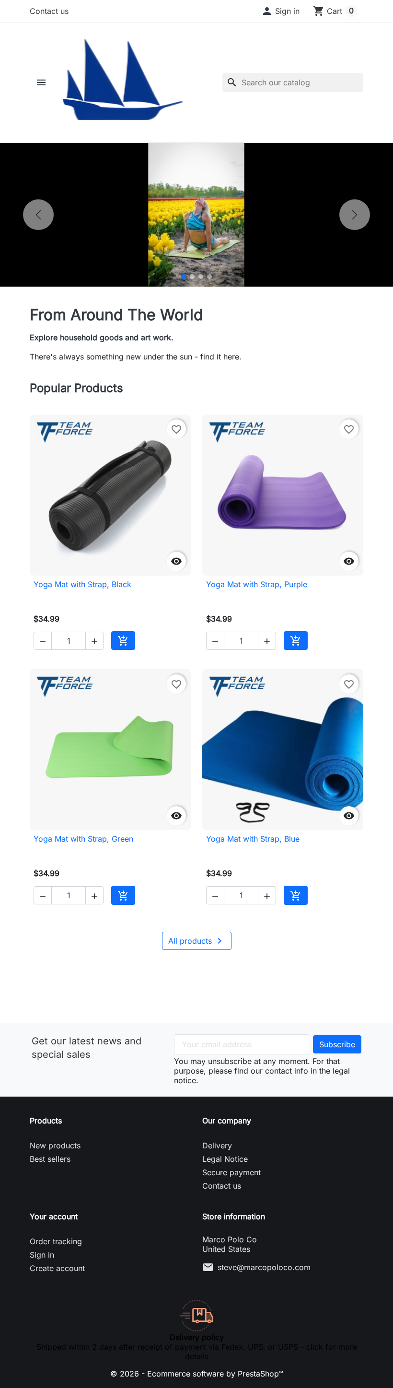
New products (55, 1145)
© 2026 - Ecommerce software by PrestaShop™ (196, 1373)
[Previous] (38, 214)
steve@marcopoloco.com (264, 1267)
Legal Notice (225, 1159)
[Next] (354, 214)
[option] (196, 215)
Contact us (49, 11)
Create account (57, 1268)
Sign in (42, 1255)
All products (196, 941)
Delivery (217, 1145)
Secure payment (231, 1172)
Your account (54, 1216)
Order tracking (56, 1241)
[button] (280, 11)
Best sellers (50, 1159)
